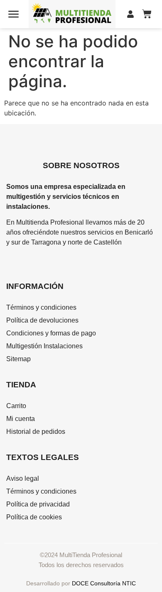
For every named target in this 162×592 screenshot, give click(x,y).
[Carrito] (147, 14)
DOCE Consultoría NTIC (104, 583)
